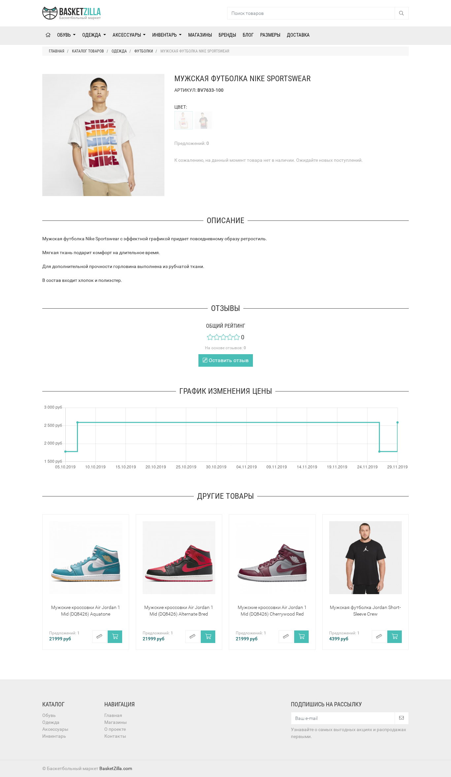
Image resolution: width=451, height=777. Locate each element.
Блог (248, 35)
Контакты (115, 736)
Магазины (200, 35)
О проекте (115, 729)
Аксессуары (127, 35)
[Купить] (115, 636)
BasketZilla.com (115, 768)
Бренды (227, 35)
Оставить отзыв (228, 360)
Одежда (92, 35)
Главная (113, 715)
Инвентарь (165, 35)
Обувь (64, 35)
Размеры (270, 35)
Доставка (298, 35)
